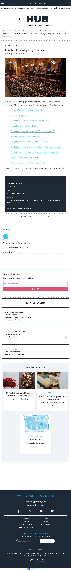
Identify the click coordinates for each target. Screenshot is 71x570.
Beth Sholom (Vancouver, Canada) (25, 158)
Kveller (61, 553)
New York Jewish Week (36, 553)
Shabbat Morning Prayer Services (17, 317)
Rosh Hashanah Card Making (24, 8)
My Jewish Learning (19, 54)
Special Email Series (26, 524)
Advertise (26, 521)
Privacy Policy (30, 560)
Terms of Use (40, 560)
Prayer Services (14, 45)
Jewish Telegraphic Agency (15, 553)
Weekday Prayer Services (14, 337)
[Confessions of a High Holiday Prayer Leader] (52, 380)
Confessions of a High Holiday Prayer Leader (52, 398)
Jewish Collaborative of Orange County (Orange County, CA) (36, 147)
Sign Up (47, 541)
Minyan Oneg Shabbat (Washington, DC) (28, 163)
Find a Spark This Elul (46, 8)
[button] (47, 216)
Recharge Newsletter (26, 528)
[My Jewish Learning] (35, 497)
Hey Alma (27, 555)
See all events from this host (15, 248)
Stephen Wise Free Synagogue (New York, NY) (30, 121)
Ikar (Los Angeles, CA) (20, 115)
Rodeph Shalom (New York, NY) (24, 126)
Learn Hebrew (45, 524)
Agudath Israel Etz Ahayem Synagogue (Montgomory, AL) (35, 152)
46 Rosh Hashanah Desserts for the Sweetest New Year (19, 394)
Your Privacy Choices (37, 569)
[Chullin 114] (35, 423)
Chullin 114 (35, 439)
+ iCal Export (27, 208)
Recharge (52, 393)
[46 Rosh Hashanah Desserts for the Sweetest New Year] (19, 380)
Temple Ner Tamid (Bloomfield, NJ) (26, 136)
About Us (26, 518)
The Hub (45, 521)
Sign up (35, 289)
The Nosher (51, 553)
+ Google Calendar (17, 208)
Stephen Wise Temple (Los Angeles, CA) (27, 110)
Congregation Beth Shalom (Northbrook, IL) (29, 142)
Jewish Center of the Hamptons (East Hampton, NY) (33, 131)
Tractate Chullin (35, 436)
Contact (45, 518)
